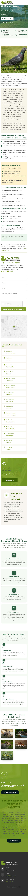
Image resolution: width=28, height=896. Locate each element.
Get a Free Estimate (8, 23)
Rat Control (11, 352)
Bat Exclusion (9, 407)
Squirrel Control (10, 372)
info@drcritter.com (9, 474)
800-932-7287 (8, 18)
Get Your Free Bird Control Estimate (12, 309)
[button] (14, 326)
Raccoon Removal (10, 365)
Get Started (9, 480)
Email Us (15, 840)
